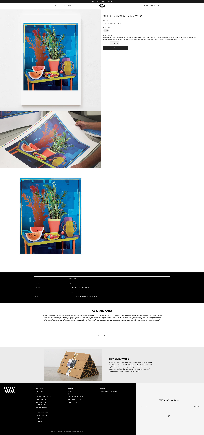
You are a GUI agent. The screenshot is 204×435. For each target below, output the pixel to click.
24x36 (106, 30)
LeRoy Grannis (41, 402)
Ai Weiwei (39, 421)
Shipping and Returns (75, 396)
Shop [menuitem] (57, 5)
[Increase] (117, 43)
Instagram (104, 394)
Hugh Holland (41, 405)
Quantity (106, 43)
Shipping (106, 23)
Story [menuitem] (62, 5)
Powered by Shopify (78, 432)
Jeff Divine (39, 391)
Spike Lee (39, 410)
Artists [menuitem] (69, 5)
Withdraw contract (75, 399)
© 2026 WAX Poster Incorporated (61, 432)
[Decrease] (111, 43)
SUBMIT (197, 407)
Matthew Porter (42, 413)
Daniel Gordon (41, 399)
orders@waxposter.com (108, 391)
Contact (71, 394)
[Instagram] (169, 416)
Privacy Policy (73, 402)
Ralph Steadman (42, 415)
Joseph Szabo (40, 418)
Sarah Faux (40, 394)
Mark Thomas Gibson (43, 396)
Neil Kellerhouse (42, 407)
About (70, 391)
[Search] (147, 5)
